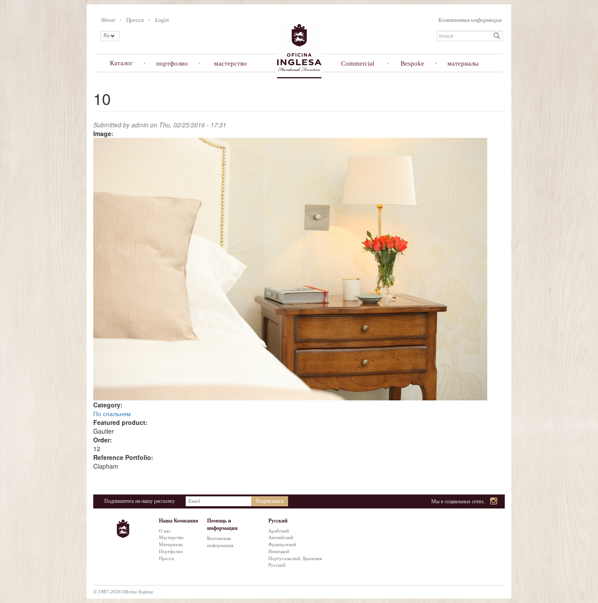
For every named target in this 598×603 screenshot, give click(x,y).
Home (299, 50)
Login (162, 20)
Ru (106, 35)
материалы (462, 63)
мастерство (230, 63)
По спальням (112, 413)
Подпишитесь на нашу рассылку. (140, 501)
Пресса (135, 20)
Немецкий (278, 551)
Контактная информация (470, 20)
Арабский (278, 530)
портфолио (172, 63)
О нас (165, 530)
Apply (497, 36)
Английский (280, 537)
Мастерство (171, 537)
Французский (282, 544)
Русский (276, 565)
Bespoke (412, 63)
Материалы (171, 544)
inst (494, 502)
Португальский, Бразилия (295, 558)
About (108, 20)
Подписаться (270, 501)
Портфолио (171, 551)
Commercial (357, 63)
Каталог (121, 63)
